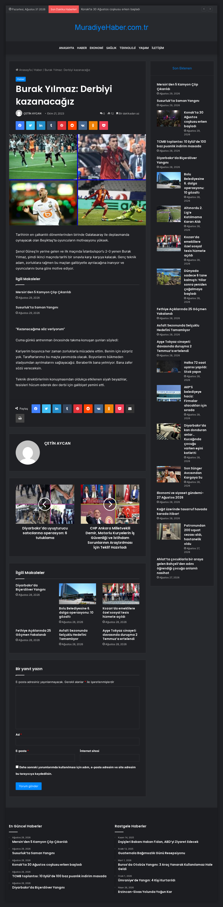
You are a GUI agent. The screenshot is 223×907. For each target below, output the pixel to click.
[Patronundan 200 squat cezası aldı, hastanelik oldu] (169, 531)
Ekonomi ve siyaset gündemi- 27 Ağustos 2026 (180, 495)
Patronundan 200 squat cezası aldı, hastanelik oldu (194, 534)
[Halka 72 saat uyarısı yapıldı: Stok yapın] (169, 368)
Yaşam (144, 48)
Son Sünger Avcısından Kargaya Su (193, 473)
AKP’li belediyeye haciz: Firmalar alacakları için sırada (195, 398)
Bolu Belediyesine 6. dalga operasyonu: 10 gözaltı (76, 612)
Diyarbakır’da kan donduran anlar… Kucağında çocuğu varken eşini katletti (195, 439)
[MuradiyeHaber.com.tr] (111, 27)
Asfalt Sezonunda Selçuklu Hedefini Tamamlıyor (73, 634)
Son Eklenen (182, 68)
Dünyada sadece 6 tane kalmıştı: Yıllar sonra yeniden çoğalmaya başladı (195, 282)
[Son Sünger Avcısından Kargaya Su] (169, 474)
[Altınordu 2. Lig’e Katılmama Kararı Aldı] (169, 214)
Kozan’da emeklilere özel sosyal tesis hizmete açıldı (119, 612)
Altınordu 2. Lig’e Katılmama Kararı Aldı (193, 215)
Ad (19, 734)
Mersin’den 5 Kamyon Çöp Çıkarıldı (43, 292)
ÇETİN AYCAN (32, 113)
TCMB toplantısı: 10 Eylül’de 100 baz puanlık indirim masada (181, 143)
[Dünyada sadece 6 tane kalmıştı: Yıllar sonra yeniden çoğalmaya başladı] (169, 277)
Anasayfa (66, 48)
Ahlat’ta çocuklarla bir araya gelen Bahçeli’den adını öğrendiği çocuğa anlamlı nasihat (180, 566)
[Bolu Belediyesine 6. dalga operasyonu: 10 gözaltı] (77, 593)
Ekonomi (96, 48)
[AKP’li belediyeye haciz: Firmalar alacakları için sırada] (169, 393)
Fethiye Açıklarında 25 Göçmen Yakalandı (33, 632)
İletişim (158, 48)
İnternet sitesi (89, 751)
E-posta (22, 751)
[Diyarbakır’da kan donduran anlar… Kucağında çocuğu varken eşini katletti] (169, 431)
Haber (82, 48)
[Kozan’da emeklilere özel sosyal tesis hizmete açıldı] (121, 593)
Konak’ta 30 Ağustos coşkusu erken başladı (110, 9)
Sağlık (111, 48)
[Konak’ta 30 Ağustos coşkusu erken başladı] (169, 118)
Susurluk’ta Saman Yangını (37, 307)
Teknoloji (128, 48)
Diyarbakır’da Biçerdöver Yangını (31, 587)
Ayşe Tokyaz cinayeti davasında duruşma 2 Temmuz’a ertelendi (120, 634)
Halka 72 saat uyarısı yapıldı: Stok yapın (195, 367)
